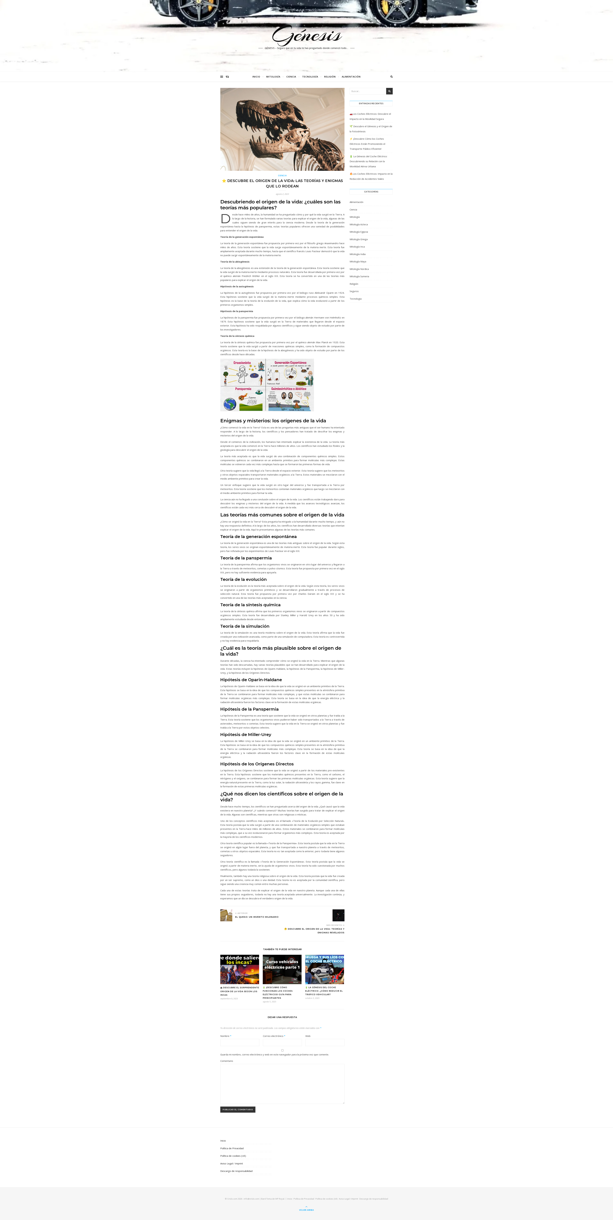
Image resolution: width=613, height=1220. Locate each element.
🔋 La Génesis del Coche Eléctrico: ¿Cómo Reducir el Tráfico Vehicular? (324, 991)
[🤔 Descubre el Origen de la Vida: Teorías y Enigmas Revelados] (338, 915)
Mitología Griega (359, 239)
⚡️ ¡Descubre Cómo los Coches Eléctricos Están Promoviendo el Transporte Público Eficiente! (367, 143)
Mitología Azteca (359, 224)
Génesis (306, 34)
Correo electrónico (274, 1036)
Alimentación (351, 76)
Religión (330, 76)
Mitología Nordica (359, 269)
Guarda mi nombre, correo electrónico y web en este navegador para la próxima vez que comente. (274, 1054)
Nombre (225, 1036)
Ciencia (291, 76)
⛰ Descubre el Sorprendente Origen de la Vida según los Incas (239, 991)
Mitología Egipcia (359, 231)
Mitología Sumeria (359, 276)
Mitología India (358, 254)
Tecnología (310, 76)
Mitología (273, 76)
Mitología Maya (358, 261)
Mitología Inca (357, 246)
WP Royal (279, 1198)
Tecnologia (356, 298)
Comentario (226, 1060)
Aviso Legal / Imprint (231, 1163)
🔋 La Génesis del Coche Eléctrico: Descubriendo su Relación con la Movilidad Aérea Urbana (368, 161)
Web (307, 1036)
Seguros (354, 291)
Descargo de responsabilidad (236, 1171)
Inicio (256, 76)
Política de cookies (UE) (233, 1155)
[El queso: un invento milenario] (226, 915)
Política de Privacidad (232, 1148)
